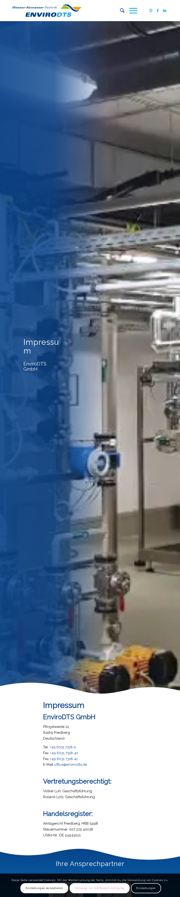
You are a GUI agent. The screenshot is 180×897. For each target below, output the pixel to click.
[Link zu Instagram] (150, 10)
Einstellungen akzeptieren (44, 888)
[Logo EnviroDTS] (47, 10)
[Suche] (119, 10)
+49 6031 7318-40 (64, 753)
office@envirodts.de (70, 764)
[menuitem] (119, 10)
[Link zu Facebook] (157, 10)
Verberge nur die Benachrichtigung (99, 888)
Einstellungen (146, 888)
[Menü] (130, 10)
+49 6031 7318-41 (64, 759)
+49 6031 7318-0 (62, 747)
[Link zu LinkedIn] (164, 10)
